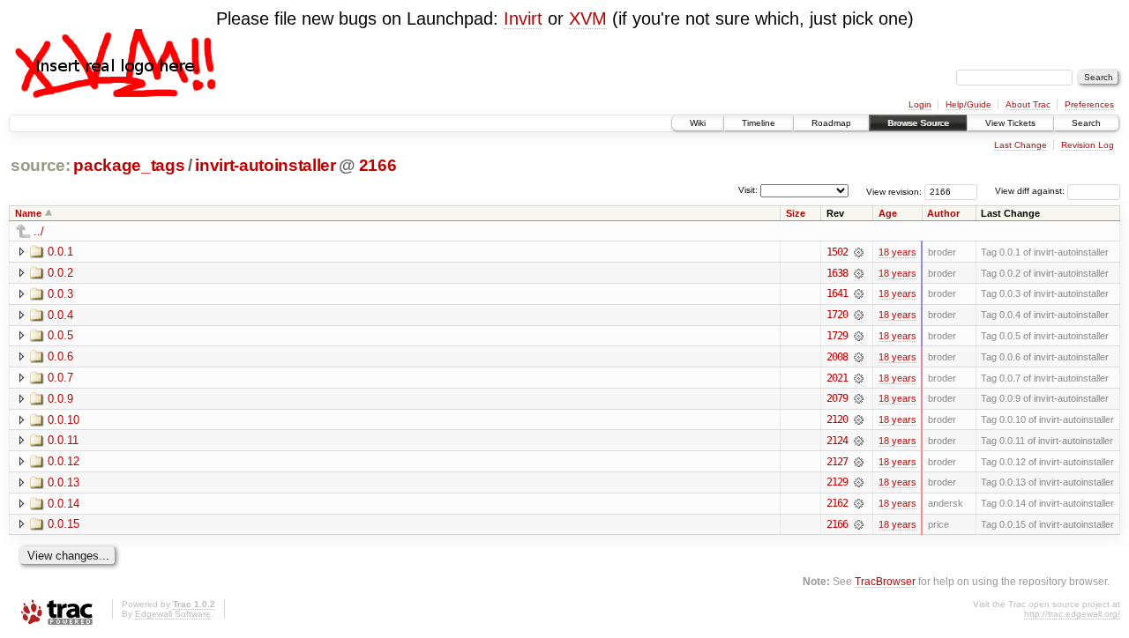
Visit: (748, 190)
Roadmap (831, 123)
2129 (837, 482)
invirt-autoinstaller (265, 165)
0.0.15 (63, 523)
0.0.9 (60, 398)
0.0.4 (60, 315)
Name (28, 213)
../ (39, 231)
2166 (378, 165)
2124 (837, 440)
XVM (588, 18)
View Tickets (1010, 123)
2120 (837, 419)
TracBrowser (885, 581)
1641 (837, 293)
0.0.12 (63, 461)
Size (795, 213)
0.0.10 (63, 420)
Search (1086, 123)
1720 (837, 314)
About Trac (1028, 104)
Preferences (1089, 104)
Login (919, 104)
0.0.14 (63, 503)
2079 (837, 398)
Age (888, 213)
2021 (837, 378)
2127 (837, 462)
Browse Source (918, 123)
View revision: (894, 191)
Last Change (1020, 145)
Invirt (523, 18)
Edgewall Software (173, 614)
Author (943, 213)
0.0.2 (60, 272)
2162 (837, 503)
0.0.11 (63, 440)
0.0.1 (60, 251)
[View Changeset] (859, 252)
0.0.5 (60, 335)
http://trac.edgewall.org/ (1072, 614)
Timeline (758, 123)
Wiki (698, 123)
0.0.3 (60, 293)
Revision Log (1087, 145)
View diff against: (1031, 191)
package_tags (128, 165)
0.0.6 (60, 356)
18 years (897, 252)
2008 (837, 357)
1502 (837, 252)
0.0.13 (63, 482)
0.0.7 (60, 377)
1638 (837, 273)
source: (41, 165)
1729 (837, 336)
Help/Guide (968, 104)
